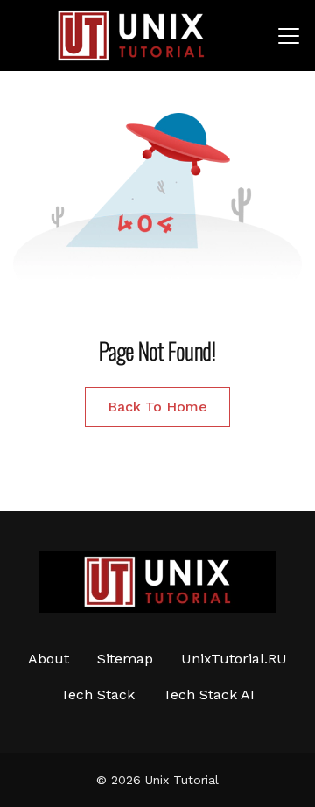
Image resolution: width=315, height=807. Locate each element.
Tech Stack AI (209, 694)
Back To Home (157, 406)
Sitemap (125, 658)
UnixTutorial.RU (234, 658)
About (48, 658)
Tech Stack (97, 694)
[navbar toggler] (289, 36)
